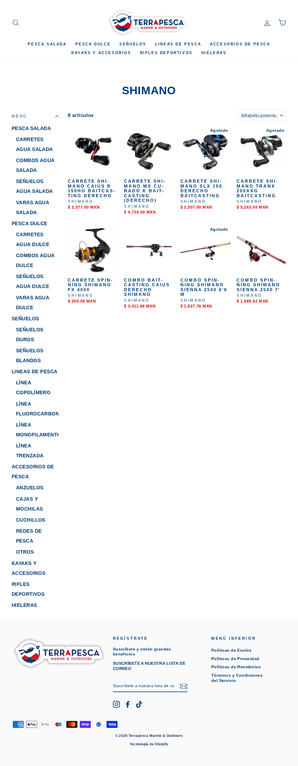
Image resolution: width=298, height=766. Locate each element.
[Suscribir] (183, 686)
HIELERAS (214, 53)
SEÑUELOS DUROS (29, 334)
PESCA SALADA (47, 44)
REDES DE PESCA (29, 536)
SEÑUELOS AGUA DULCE (32, 281)
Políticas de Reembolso (236, 666)
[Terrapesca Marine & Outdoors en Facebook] (127, 704)
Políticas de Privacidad (235, 658)
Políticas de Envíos (231, 650)
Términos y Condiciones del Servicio (236, 678)
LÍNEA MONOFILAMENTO (37, 430)
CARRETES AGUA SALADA (34, 144)
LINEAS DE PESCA (178, 44)
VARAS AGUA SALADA (32, 207)
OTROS (25, 552)
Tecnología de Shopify (149, 744)
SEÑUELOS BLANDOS (29, 355)
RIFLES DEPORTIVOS (166, 53)
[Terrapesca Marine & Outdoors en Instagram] (116, 704)
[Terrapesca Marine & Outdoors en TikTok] (139, 704)
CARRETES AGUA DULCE (32, 239)
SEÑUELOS (132, 44)
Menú (19, 116)
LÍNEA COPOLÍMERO (33, 387)
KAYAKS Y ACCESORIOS (101, 53)
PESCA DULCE (93, 44)
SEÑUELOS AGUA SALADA (34, 186)
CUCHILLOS (30, 520)
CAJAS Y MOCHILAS (29, 504)
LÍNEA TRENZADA (29, 450)
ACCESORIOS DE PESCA (240, 44)
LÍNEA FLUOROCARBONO (37, 409)
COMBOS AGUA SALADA (35, 165)
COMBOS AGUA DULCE (35, 260)
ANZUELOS (29, 487)
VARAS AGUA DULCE (32, 302)
